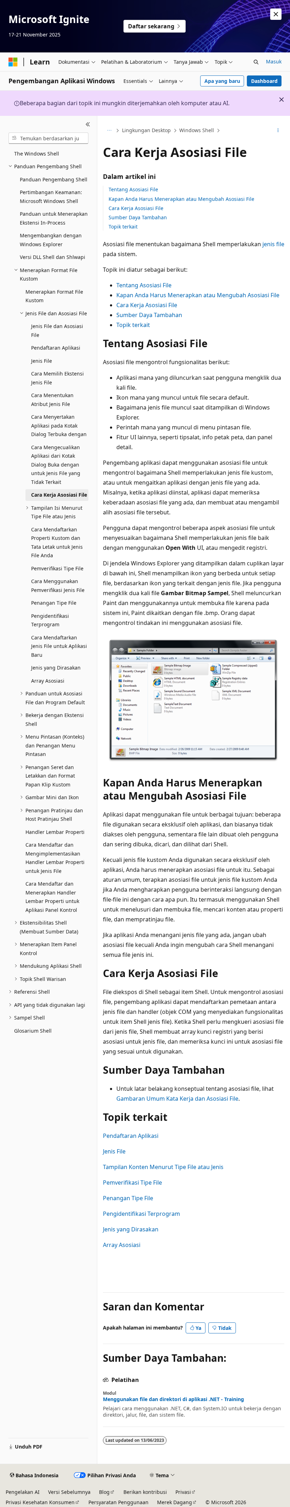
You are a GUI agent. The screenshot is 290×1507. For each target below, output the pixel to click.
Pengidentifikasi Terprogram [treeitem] (50, 620)
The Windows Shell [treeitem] (36, 153)
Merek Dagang (174, 1502)
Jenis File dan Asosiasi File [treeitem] (57, 330)
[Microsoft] (13, 62)
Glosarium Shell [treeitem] (33, 1030)
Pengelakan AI (23, 1492)
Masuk (274, 61)
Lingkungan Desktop (146, 130)
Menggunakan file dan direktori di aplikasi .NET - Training (173, 1399)
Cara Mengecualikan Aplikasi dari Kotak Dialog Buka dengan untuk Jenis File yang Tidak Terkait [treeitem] (55, 464)
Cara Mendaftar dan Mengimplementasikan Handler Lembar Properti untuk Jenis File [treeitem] (55, 857)
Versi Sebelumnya (69, 1492)
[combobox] (48, 138)
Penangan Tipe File (128, 1198)
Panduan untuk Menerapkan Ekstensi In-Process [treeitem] (54, 218)
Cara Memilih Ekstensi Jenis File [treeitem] (57, 378)
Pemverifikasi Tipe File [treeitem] (57, 568)
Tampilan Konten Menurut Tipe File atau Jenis (163, 1167)
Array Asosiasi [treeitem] (47, 680)
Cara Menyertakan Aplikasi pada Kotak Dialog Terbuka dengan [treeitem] (59, 425)
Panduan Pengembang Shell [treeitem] (53, 179)
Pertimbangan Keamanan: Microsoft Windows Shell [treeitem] (51, 196)
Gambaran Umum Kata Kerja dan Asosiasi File (177, 1098)
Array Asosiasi (121, 1245)
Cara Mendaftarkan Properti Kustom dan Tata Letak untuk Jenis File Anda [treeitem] (57, 542)
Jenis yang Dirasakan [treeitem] (56, 667)
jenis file (273, 244)
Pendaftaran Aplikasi (130, 1136)
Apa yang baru (222, 81)
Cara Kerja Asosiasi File (136, 208)
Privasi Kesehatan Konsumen (40, 1502)
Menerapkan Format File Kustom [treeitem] (54, 296)
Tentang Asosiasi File (133, 189)
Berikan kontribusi (145, 1492)
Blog (104, 1492)
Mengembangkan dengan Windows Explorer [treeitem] (51, 240)
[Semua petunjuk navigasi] (109, 130)
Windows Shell (196, 130)
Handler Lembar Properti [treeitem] (55, 832)
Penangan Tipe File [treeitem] (53, 602)
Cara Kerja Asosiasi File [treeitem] (59, 494)
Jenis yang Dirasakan (130, 1229)
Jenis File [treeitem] (41, 360)
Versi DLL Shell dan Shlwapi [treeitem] (52, 257)
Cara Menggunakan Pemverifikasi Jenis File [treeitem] (58, 585)
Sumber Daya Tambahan (138, 217)
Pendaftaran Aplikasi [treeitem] (55, 347)
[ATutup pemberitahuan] (276, 14)
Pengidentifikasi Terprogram (141, 1214)
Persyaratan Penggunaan (118, 1502)
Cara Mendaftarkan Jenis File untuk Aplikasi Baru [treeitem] (59, 646)
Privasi (183, 1492)
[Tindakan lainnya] (278, 130)
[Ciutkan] (88, 124)
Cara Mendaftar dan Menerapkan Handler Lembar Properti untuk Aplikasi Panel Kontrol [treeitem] (52, 896)
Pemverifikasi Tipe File (132, 1182)
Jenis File (114, 1151)
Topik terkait (123, 226)
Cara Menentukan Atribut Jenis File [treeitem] (52, 399)
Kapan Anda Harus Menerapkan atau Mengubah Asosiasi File (181, 199)
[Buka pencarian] (256, 62)
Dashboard (264, 81)
